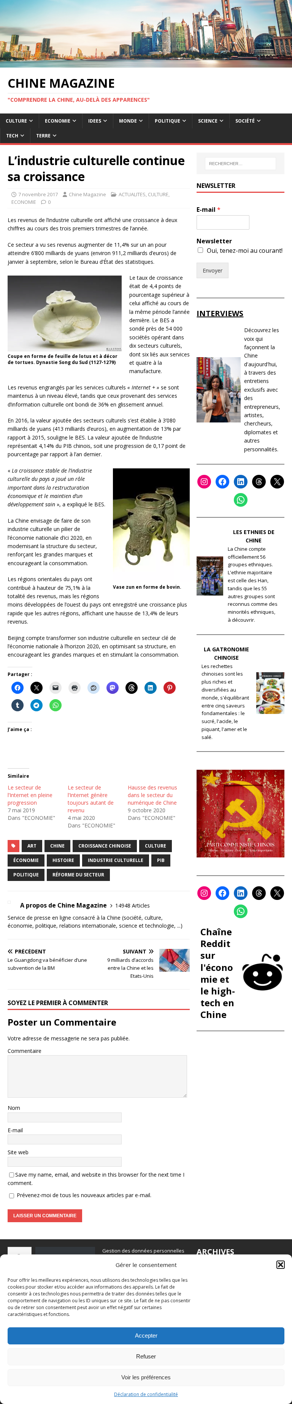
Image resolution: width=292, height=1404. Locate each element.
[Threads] (259, 481)
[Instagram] (204, 481)
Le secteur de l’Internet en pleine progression (30, 795)
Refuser (146, 1356)
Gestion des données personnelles (143, 1250)
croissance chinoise (104, 846)
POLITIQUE (167, 121)
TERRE (43, 135)
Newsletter (214, 241)
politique (26, 874)
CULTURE (16, 121)
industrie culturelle (115, 860)
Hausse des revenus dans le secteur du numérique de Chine (152, 795)
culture (155, 846)
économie (26, 860)
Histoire (63, 860)
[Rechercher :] (240, 163)
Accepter (146, 1335)
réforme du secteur (78, 874)
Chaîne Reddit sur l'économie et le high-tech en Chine (217, 973)
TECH (12, 135)
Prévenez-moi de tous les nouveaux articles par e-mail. (84, 1195)
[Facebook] (222, 481)
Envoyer (212, 270)
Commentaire (24, 1050)
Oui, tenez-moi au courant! (244, 250)
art (31, 846)
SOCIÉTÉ (245, 121)
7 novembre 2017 (38, 194)
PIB (161, 860)
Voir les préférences (146, 1377)
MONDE (128, 121)
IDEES (94, 121)
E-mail (15, 1130)
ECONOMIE (57, 121)
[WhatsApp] (241, 500)
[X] (277, 481)
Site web (18, 1152)
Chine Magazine (87, 194)
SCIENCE (207, 121)
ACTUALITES (132, 194)
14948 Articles (132, 905)
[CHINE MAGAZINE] (146, 62)
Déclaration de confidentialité (146, 1394)
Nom (14, 1107)
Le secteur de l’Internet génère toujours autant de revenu (91, 799)
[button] (280, 1264)
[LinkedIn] (241, 481)
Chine (57, 846)
